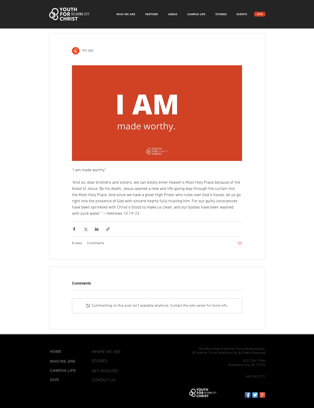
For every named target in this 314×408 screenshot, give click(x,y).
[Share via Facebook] (74, 229)
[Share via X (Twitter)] (85, 229)
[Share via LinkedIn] (96, 229)
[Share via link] (108, 229)
